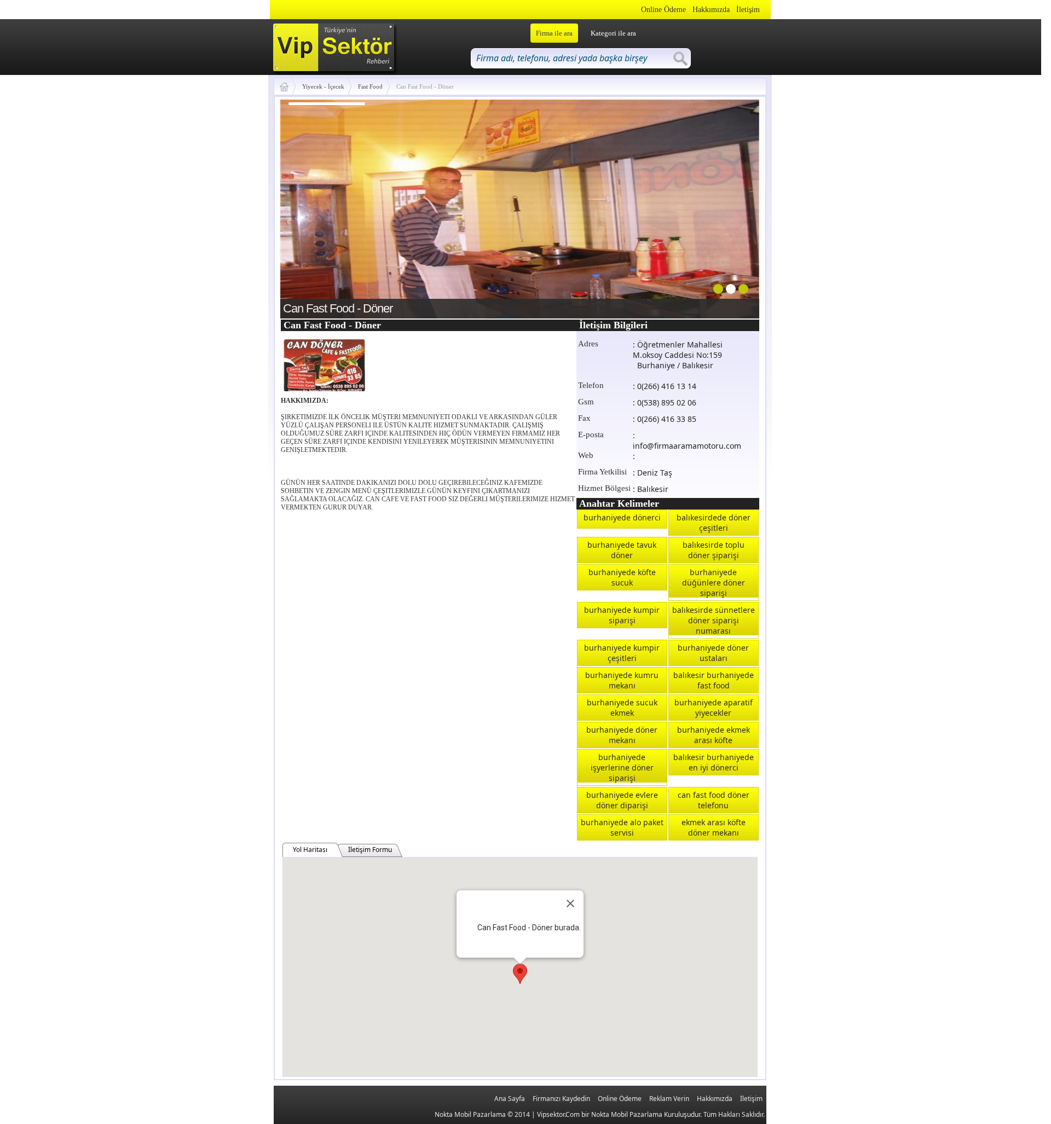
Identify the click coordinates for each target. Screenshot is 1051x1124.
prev (310, 206)
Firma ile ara (554, 33)
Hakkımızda (711, 9)
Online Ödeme (663, 9)
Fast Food (370, 86)
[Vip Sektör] (288, 86)
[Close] (570, 903)
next (728, 206)
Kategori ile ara (613, 33)
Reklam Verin (669, 1098)
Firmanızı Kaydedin (561, 1098)
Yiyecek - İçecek (323, 86)
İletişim (748, 9)
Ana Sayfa (509, 1098)
